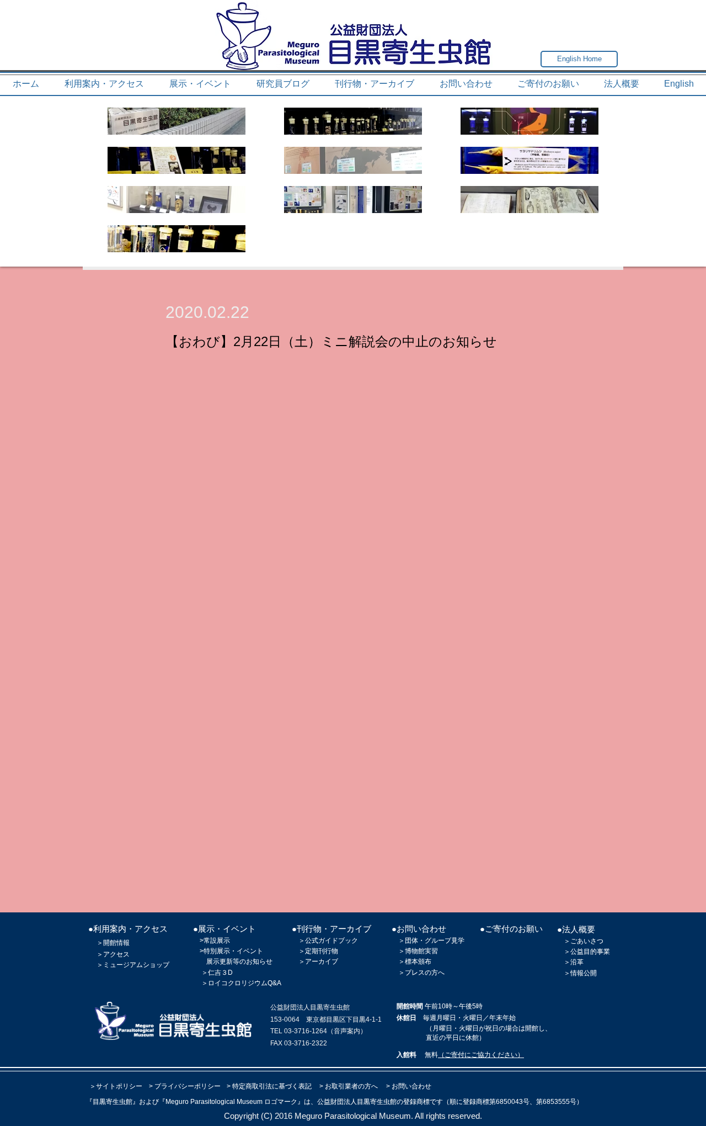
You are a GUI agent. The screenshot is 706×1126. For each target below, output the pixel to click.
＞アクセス (113, 954)
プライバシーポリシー (187, 1086)
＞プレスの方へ (421, 972)
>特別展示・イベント (231, 951)
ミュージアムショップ (136, 965)
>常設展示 (215, 940)
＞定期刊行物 (318, 951)
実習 (431, 951)
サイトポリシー (119, 1086)
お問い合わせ (411, 1086)
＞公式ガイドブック (328, 940)
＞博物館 (411, 951)
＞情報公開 (580, 973)
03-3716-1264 (305, 1031)
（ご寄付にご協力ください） (481, 1055)
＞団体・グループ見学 (431, 940)
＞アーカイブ (318, 961)
